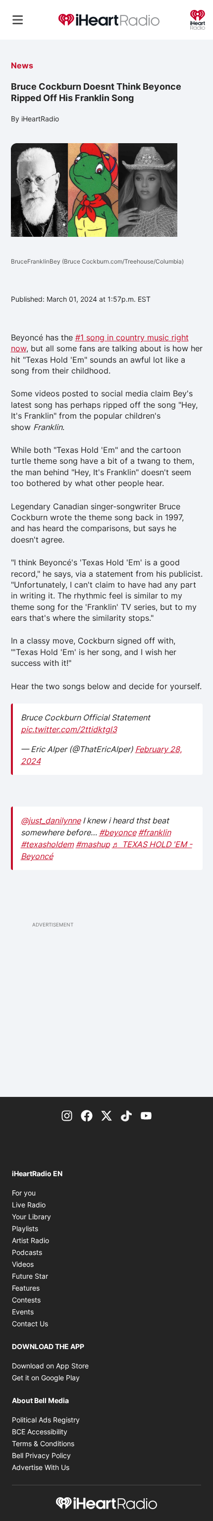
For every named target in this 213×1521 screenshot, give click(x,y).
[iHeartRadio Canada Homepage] (109, 20)
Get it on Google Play (46, 1377)
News (22, 65)
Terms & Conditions (43, 1443)
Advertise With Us (40, 1467)
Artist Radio (30, 1240)
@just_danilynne (51, 820)
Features (26, 1288)
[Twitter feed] (106, 1115)
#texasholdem (47, 844)
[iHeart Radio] (197, 19)
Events (23, 1311)
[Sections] (18, 20)
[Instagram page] (67, 1115)
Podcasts (27, 1252)
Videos (23, 1264)
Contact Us (30, 1323)
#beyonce (117, 832)
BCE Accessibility (39, 1431)
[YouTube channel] (146, 1115)
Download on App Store (50, 1365)
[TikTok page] (126, 1115)
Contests (26, 1300)
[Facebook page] (87, 1115)
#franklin (154, 832)
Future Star (30, 1276)
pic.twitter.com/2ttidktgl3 (69, 729)
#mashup (93, 844)
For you (24, 1193)
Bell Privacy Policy (41, 1455)
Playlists (25, 1228)
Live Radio (29, 1204)
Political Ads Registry (46, 1419)
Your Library (31, 1216)
